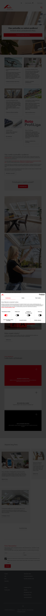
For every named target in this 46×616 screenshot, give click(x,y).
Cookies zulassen (37, 320)
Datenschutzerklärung (8, 307)
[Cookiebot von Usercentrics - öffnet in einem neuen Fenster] (40, 295)
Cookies (13, 307)
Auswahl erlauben (23, 320)
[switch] (17, 315)
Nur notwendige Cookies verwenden (8, 320)
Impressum (3, 307)
